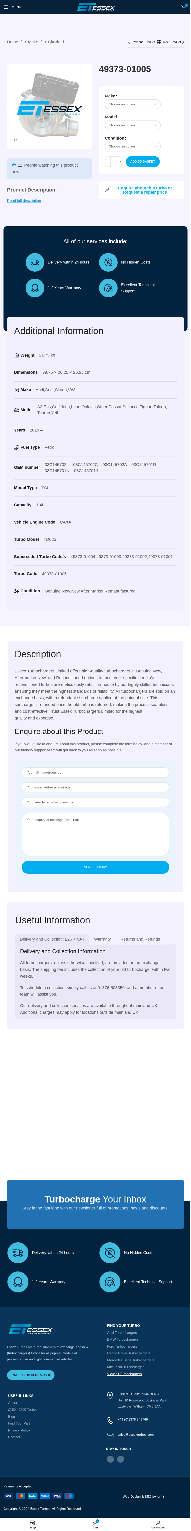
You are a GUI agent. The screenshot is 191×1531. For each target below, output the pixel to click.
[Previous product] (142, 42)
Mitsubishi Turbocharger (125, 1367)
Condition (114, 138)
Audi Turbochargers (122, 1333)
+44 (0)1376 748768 (133, 1419)
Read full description (24, 201)
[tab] (52, 939)
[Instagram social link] (120, 1459)
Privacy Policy (19, 1430)
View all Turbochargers (124, 1374)
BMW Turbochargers (123, 1339)
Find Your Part (19, 1423)
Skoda (55, 42)
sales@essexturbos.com (136, 1434)
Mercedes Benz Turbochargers (130, 1360)
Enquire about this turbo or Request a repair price (145, 190)
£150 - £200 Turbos (23, 1409)
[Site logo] (95, 6)
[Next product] (174, 42)
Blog (11, 1416)
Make (33, 42)
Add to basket (142, 161)
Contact (14, 1437)
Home (13, 42)
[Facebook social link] (110, 1459)
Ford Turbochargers (122, 1346)
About (12, 1403)
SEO (148, 1496)
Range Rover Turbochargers (128, 1353)
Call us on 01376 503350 (31, 1375)
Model (111, 117)
